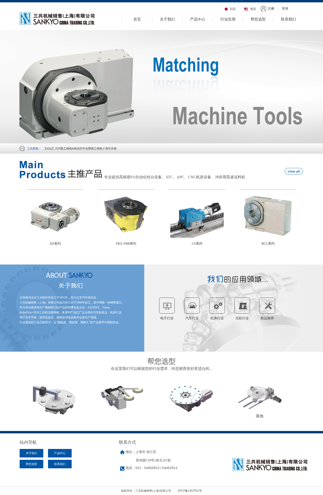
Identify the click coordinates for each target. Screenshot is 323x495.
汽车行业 (192, 318)
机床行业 (217, 318)
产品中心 (197, 19)
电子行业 (167, 318)
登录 (285, 8)
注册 (271, 8)
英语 (253, 9)
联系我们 (288, 19)
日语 (233, 9)
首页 (137, 19)
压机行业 (242, 318)
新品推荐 (267, 318)
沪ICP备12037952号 (190, 490)
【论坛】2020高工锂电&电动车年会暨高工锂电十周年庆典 (80, 148)
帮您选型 (258, 19)
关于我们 (167, 19)
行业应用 (228, 19)
